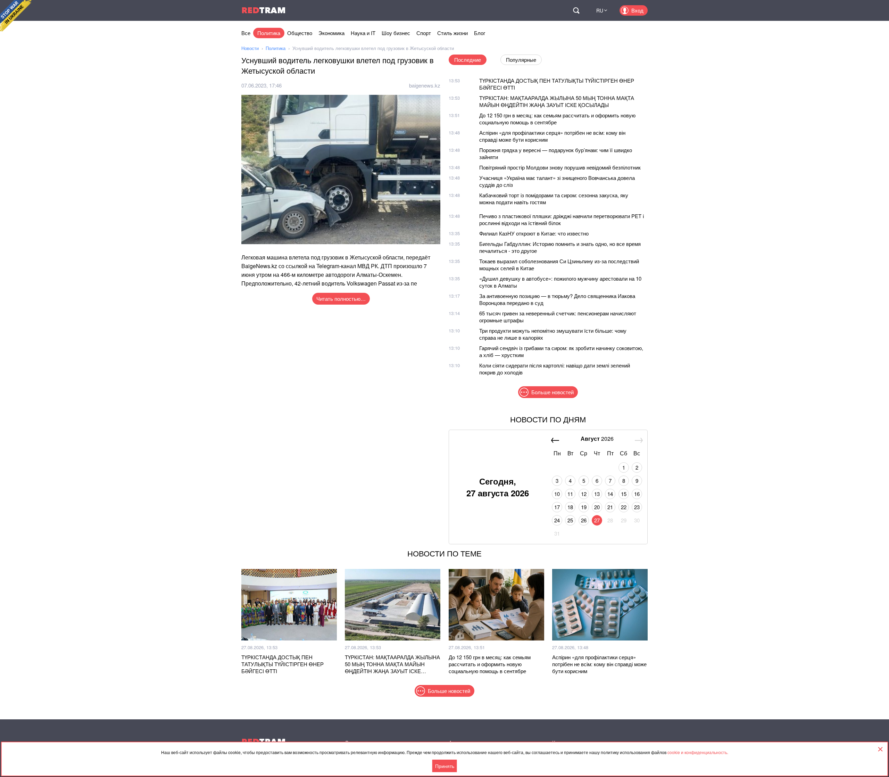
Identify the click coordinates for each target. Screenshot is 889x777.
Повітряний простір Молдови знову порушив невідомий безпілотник (560, 167)
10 (557, 493)
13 (597, 493)
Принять (444, 765)
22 (623, 507)
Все (245, 32)
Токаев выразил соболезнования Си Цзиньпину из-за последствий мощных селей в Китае (559, 264)
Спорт (423, 32)
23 (637, 507)
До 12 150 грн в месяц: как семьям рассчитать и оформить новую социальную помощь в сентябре (557, 118)
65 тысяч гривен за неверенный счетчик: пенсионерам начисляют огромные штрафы (557, 316)
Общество (299, 32)
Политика (268, 32)
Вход (637, 10)
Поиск (576, 10)
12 (584, 493)
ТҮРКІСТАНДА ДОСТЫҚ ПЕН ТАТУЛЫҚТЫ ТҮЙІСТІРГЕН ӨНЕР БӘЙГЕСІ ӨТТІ (556, 84)
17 (557, 507)
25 (570, 520)
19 (584, 507)
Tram (263, 10)
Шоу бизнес (396, 32)
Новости (250, 48)
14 (610, 493)
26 (584, 520)
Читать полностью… (341, 298)
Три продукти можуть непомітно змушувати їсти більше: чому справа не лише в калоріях (552, 334)
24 (557, 520)
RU (599, 10)
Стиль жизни (452, 32)
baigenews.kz (424, 85)
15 (623, 493)
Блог (479, 32)
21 (610, 507)
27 (597, 520)
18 (570, 507)
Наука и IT (363, 32)
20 (597, 507)
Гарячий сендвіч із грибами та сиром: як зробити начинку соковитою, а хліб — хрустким (561, 351)
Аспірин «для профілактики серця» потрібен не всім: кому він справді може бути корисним (552, 136)
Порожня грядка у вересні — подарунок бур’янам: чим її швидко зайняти (555, 153)
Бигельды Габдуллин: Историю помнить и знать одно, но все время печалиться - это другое (560, 247)
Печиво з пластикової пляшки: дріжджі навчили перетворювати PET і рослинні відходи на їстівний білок (561, 219)
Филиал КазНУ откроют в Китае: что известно (534, 233)
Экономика (331, 32)
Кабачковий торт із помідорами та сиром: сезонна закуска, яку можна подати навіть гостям (553, 198)
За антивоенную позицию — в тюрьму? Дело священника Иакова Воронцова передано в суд (557, 299)
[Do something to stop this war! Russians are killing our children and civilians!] (15, 15)
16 (637, 493)
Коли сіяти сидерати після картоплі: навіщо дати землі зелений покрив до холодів (554, 369)
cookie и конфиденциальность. (697, 752)
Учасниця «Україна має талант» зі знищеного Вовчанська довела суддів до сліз (557, 181)
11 (570, 493)
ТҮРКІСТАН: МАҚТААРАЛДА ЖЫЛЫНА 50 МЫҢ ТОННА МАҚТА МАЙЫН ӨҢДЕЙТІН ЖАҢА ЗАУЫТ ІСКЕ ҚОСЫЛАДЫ (556, 101)
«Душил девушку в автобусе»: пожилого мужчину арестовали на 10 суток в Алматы (560, 282)
